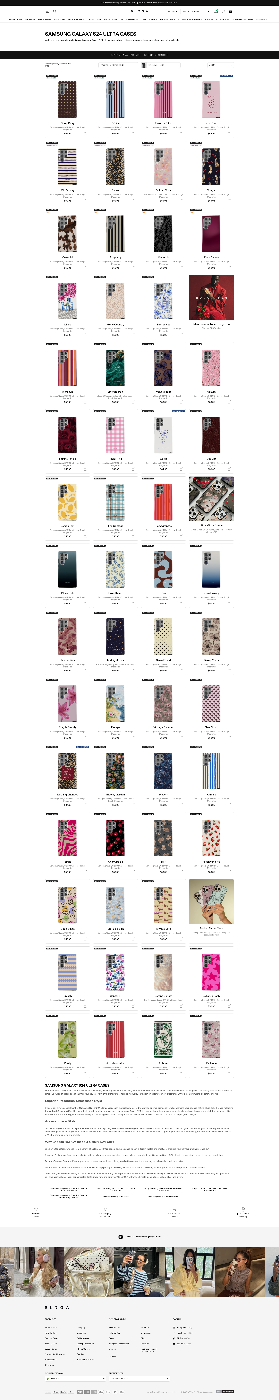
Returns (112, 1357)
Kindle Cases (110, 20)
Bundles (209, 20)
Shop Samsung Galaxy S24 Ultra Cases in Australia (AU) (210, 1189)
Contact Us (146, 1333)
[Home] (139, 11)
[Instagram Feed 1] (139, 1272)
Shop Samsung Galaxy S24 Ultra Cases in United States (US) (68, 1189)
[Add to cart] (85, 133)
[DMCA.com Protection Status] (225, 1392)
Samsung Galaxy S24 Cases (116, 1196)
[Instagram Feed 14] (89, 1272)
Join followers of (143, 1237)
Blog (143, 1338)
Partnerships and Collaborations (149, 1350)
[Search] (55, 11)
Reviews (145, 1344)
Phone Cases (15, 20)
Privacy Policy (171, 1392)
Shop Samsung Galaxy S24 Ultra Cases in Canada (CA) (163, 1189)
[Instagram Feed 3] (240, 1272)
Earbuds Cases (76, 20)
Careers (112, 1349)
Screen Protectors (242, 20)
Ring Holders (44, 20)
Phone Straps (167, 20)
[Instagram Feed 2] (190, 1272)
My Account (114, 1328)
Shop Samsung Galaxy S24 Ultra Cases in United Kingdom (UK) (68, 1196)
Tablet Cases (94, 20)
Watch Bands (150, 20)
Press (111, 1338)
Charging (30, 20)
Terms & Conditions (155, 1392)
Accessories (222, 20)
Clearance (261, 20)
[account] (223, 11)
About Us (145, 1328)
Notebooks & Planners (190, 20)
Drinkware (59, 20)
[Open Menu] (47, 11)
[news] (216, 11)
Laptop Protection (130, 20)
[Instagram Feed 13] (39, 1272)
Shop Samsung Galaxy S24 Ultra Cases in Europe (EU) (116, 1189)
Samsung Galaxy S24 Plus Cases (163, 1196)
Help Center (114, 1333)
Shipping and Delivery (119, 1344)
